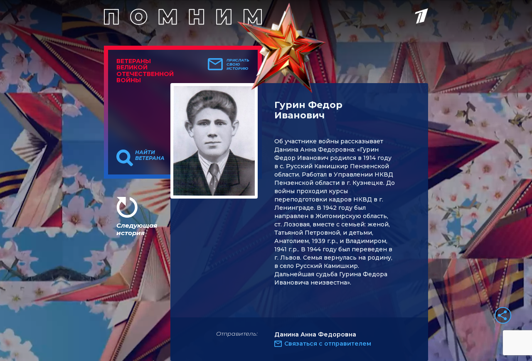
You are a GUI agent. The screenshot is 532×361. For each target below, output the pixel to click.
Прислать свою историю (238, 64)
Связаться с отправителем (327, 343)
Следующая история (136, 229)
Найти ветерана (150, 155)
